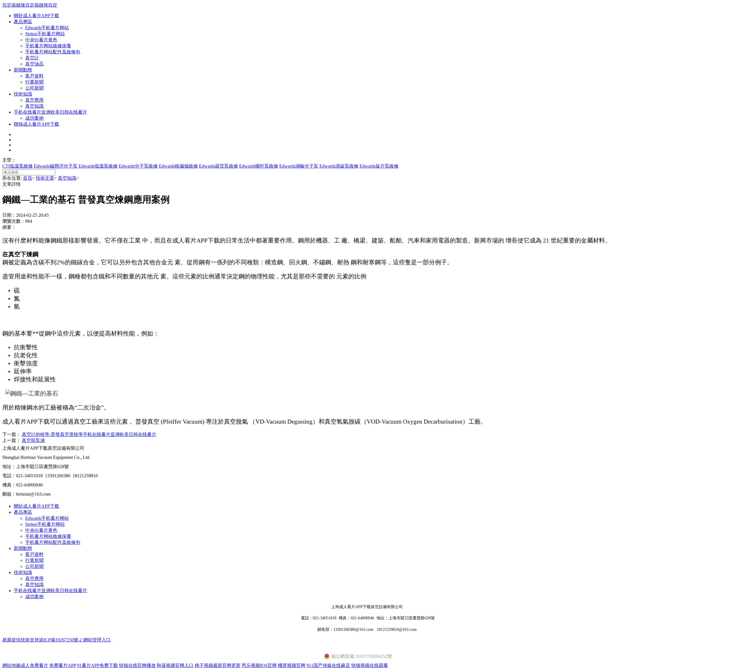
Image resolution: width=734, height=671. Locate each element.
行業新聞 (34, 81)
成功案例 (34, 118)
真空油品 (34, 63)
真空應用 (34, 100)
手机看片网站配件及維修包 (52, 51)
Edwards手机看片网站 (47, 27)
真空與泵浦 (33, 440)
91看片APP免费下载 (97, 665)
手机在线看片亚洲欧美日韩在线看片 (50, 112)
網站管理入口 (97, 639)
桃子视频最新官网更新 (218, 665)
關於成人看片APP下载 (36, 15)
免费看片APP (62, 665)
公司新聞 (34, 88)
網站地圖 (11, 665)
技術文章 (45, 178)
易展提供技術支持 (20, 639)
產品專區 (23, 21)
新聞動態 (23, 69)
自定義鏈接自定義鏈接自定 (29, 5)
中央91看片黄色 (41, 39)
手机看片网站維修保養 (48, 45)
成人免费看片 (34, 665)
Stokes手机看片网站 (45, 33)
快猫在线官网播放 (137, 665)
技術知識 (23, 94)
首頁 (27, 178)
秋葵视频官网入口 (175, 665)
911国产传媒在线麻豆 (328, 665)
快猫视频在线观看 (369, 665)
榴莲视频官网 (291, 665)
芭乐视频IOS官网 (259, 665)
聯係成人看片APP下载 (36, 124)
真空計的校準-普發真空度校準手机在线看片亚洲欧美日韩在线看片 (89, 434)
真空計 (32, 57)
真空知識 (34, 106)
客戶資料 (34, 75)
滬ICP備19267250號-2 (60, 639)
